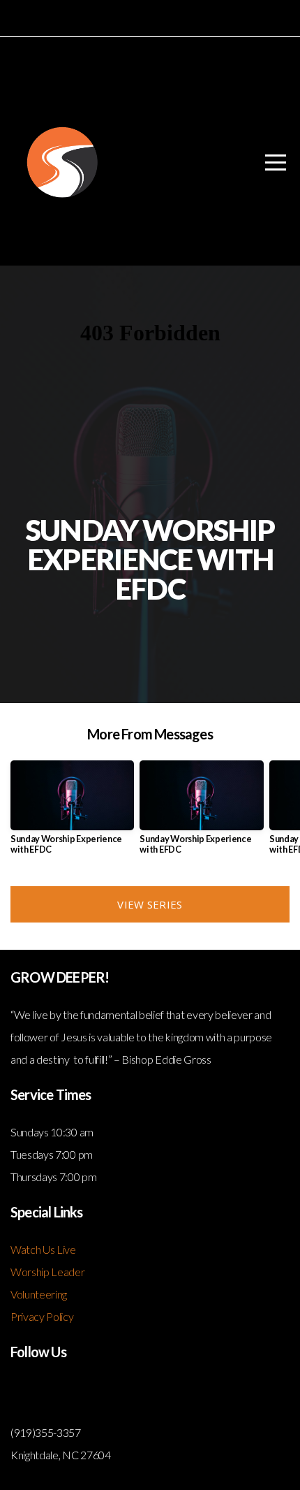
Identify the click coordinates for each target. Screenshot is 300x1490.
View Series (149, 904)
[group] (72, 813)
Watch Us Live (43, 1249)
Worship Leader (47, 1271)
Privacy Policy (42, 1316)
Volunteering (38, 1294)
